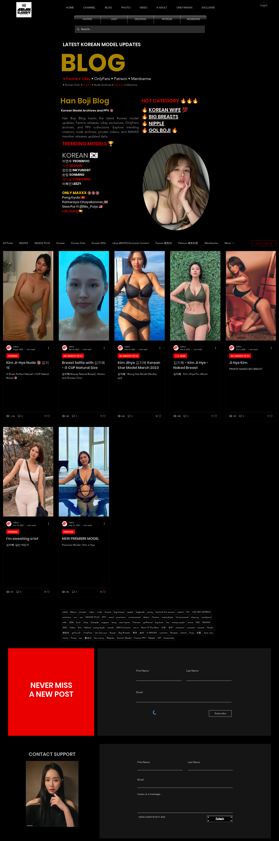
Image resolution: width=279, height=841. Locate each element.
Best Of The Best (150, 627)
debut (146, 617)
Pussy (73, 637)
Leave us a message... (149, 794)
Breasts (174, 632)
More (228, 243)
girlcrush (76, 632)
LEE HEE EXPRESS (201, 612)
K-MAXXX (152, 632)
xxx (75, 617)
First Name (142, 670)
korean (201, 627)
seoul (111, 617)
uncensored (134, 617)
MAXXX (118, 84)
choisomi (180, 627)
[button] (162, 6)
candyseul (206, 617)
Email (139, 692)
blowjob (95, 622)
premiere (121, 617)
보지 (142, 632)
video (91, 612)
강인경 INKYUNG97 (76, 170)
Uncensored (182, 617)
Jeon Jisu (208, 632)
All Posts (8, 243)
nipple (130, 612)
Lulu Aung (70, 211)
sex (81, 617)
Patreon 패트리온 (188, 243)
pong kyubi (99, 627)
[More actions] (50, 348)
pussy (150, 612)
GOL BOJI (159, 130)
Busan (113, 632)
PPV (104, 617)
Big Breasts (124, 632)
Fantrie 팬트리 (163, 243)
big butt (159, 622)
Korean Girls (72, 84)
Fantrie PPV (140, 637)
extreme (66, 617)
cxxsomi (191, 627)
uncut (190, 622)
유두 (170, 627)
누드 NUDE (180, 355)
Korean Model (124, 637)
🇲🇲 (80, 211)
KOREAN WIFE (165, 109)
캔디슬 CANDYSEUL (76, 179)
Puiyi (191, 632)
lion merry (99, 637)
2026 (71, 622)
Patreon (120, 78)
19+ (188, 612)
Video (72, 627)
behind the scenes (165, 612)
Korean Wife (99, 243)
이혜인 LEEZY (71, 183)
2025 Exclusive (123, 627)
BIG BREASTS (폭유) (73, 355)
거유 (163, 627)
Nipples (110, 637)
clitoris (183, 632)
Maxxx (73, 612)
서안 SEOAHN (72, 165)
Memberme (141, 78)
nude (99, 612)
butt (78, 622)
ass (80, 637)
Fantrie (72, 78)
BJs (80, 627)
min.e (136, 627)
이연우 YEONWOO (75, 161)
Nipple (151, 637)
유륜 (198, 632)
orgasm (105, 622)
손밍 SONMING (73, 174)
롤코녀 (88, 637)
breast (108, 612)
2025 (64, 627)
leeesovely (169, 637)
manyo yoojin (178, 622)
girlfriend (147, 622)
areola (111, 627)
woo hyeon (124, 622)
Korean (61, 243)
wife (64, 622)
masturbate (167, 617)
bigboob (140, 612)
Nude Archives (102, 84)
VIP (159, 637)
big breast (119, 612)
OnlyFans (102, 78)
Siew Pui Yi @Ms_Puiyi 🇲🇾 (82, 206)
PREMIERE (13, 355)
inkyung (195, 617)
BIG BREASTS (163, 116)
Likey (86, 78)
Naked (87, 627)
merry (65, 637)
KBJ (198, 622)
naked (180, 612)
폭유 (135, 632)
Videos (87, 84)
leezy (114, 622)
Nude (210, 627)
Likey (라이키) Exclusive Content (130, 243)
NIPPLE (156, 123)
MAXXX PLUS (42, 243)
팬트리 (65, 632)
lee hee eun (101, 632)
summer (164, 632)
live (167, 622)
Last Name (192, 670)
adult (65, 612)
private (82, 612)
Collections (130, 84)
